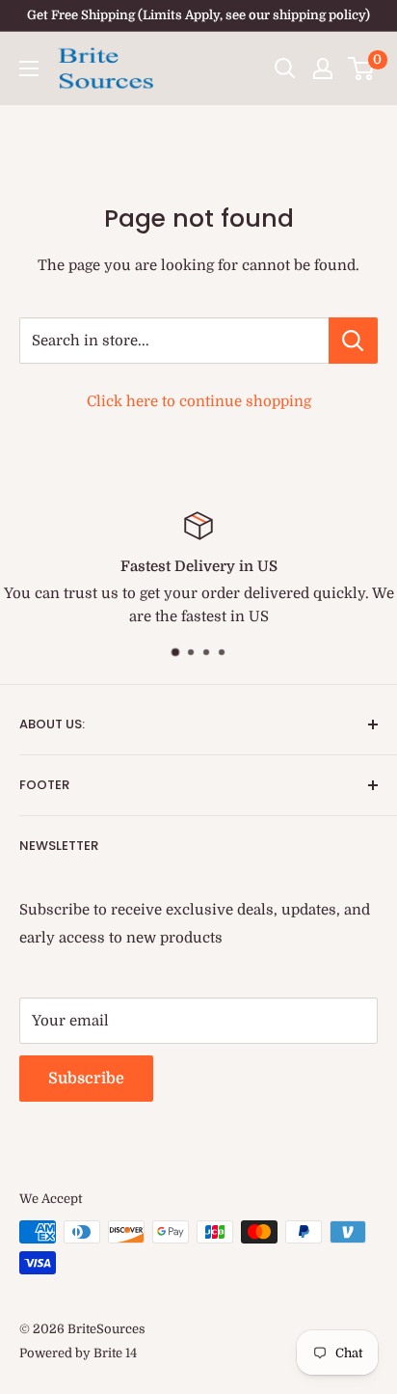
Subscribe (86, 1078)
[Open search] (285, 68)
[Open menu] (29, 68)
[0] (362, 68)
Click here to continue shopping (199, 401)
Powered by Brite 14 (78, 1353)
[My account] (322, 68)
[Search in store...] (353, 340)
